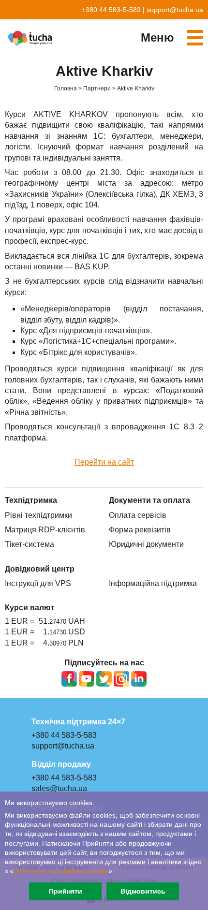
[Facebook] (69, 679)
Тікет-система (29, 544)
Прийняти (65, 891)
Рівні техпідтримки (38, 515)
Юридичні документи (146, 544)
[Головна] (31, 38)
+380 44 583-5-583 (111, 10)
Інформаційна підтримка (153, 583)
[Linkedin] (139, 679)
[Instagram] (121, 679)
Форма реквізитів (140, 530)
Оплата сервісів (137, 515)
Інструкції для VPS (38, 583)
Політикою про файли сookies (61, 871)
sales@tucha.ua (59, 788)
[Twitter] (104, 679)
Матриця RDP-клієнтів (45, 530)
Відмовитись (142, 891)
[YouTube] (86, 679)
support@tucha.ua (175, 10)
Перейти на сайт (104, 462)
